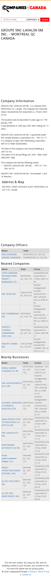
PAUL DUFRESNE (9, 254)
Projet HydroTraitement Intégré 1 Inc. (9, 458)
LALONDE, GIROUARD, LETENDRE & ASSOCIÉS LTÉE (12, 406)
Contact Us (26, 574)
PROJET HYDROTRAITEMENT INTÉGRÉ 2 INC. (11, 470)
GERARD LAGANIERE (11, 257)
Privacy (32, 571)
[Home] (24, 12)
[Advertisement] (25, 67)
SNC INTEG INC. (9, 294)
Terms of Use (43, 571)
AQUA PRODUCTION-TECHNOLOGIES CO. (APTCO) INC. (11, 422)
